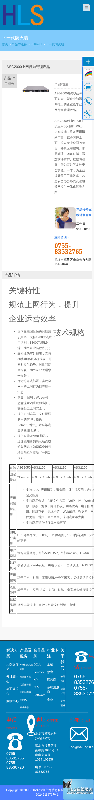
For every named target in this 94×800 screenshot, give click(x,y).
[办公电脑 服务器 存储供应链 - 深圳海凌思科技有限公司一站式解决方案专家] (24, 15)
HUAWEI (36, 44)
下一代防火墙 (55, 44)
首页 (5, 44)
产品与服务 (19, 44)
